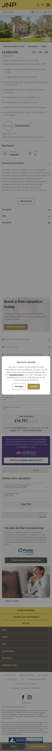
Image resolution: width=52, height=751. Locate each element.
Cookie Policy (16, 375)
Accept (33, 386)
